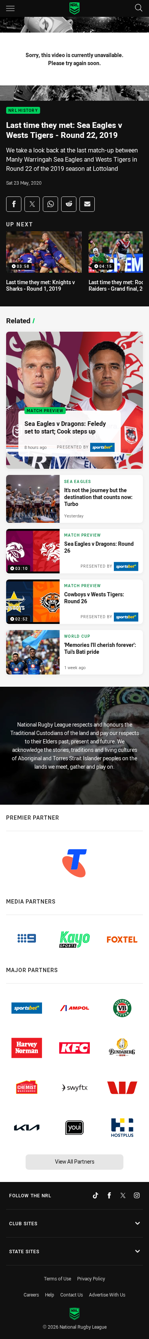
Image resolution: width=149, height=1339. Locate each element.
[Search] (138, 8)
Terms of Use (57, 1278)
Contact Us (71, 1295)
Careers (31, 1295)
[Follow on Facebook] (109, 1195)
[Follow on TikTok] (95, 1195)
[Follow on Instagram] (137, 1195)
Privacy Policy (91, 1278)
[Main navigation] (10, 8)
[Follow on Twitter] (123, 1195)
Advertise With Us (107, 1295)
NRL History (23, 110)
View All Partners (74, 1161)
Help (49, 1295)
